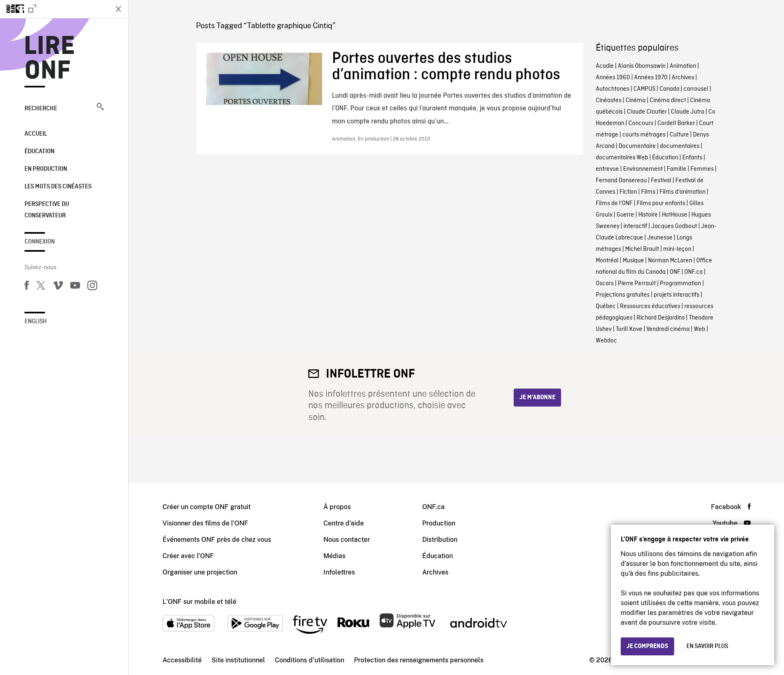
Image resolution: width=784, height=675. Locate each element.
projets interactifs (676, 295)
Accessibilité (182, 660)
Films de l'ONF (614, 203)
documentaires (679, 146)
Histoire (648, 215)
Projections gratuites (623, 295)
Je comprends (647, 646)
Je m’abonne (537, 397)
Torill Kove (629, 329)
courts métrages (644, 135)
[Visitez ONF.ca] (54, 8)
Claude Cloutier (647, 112)
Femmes (702, 169)
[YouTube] (75, 287)
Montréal (607, 261)
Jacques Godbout (674, 226)
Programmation (680, 283)
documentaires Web (622, 158)
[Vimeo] (58, 287)
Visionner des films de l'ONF (205, 523)
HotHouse (674, 215)
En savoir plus (707, 646)
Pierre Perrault (637, 283)
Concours (640, 123)
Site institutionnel (238, 660)
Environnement (643, 169)
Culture (679, 135)
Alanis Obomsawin (642, 66)
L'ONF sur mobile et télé (199, 602)
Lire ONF (49, 58)
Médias (334, 556)
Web (699, 329)
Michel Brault (642, 249)
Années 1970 (651, 78)
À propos (337, 507)
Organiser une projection (200, 572)
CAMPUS (644, 89)
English (35, 321)
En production (45, 169)
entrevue (607, 169)
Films (648, 192)
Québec (606, 306)
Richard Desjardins (661, 318)
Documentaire (637, 146)
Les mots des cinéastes (57, 186)
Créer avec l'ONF (188, 556)
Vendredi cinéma (668, 329)
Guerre (625, 215)
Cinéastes (608, 100)
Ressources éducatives (650, 306)
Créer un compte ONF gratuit (207, 507)
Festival (661, 181)
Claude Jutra (687, 112)
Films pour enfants (661, 203)
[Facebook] (26, 287)
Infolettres (339, 572)
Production (438, 523)
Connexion (39, 242)
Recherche (40, 108)
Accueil (35, 134)
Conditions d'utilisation (309, 660)
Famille (676, 169)
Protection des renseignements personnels (418, 660)
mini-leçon (677, 249)
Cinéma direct (668, 100)
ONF (675, 272)
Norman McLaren (670, 261)
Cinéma (636, 100)
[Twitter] (41, 287)
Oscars (605, 283)
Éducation (39, 151)
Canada (669, 89)
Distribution (439, 539)
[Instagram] (92, 287)
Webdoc (606, 341)
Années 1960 (613, 78)
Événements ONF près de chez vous (217, 539)
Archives (683, 78)
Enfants (692, 158)
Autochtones (612, 89)
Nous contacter (346, 539)
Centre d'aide (343, 523)
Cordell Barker (676, 123)
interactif (635, 226)
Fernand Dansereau (621, 181)
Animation (683, 66)
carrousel (696, 89)
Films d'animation (682, 192)
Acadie (605, 66)
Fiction (628, 192)
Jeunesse (660, 238)
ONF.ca (693, 272)
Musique (633, 261)
